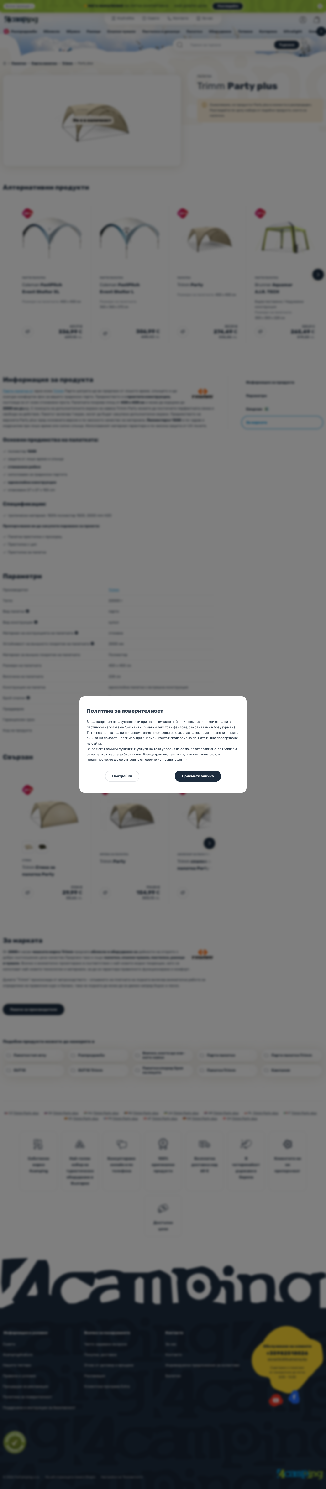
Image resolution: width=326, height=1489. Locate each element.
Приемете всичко (198, 776)
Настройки (122, 776)
